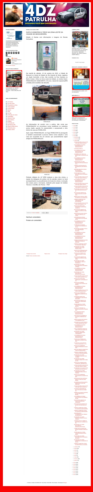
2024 (74, 128)
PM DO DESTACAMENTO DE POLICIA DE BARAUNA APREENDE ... (80, 401)
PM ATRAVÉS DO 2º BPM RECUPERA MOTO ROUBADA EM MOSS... (80, 437)
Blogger (65, 482)
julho (75, 450)
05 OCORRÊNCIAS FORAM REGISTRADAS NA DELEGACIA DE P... (79, 222)
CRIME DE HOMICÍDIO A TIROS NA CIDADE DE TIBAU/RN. (80, 244)
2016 (74, 467)
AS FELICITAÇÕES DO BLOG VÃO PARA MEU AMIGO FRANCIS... (81, 177)
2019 (74, 462)
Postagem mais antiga (62, 253)
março (75, 457)
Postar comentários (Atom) (35, 255)
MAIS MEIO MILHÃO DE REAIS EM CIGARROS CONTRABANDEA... (80, 170)
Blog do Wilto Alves (13, 126)
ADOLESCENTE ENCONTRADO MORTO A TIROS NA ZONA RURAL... (80, 379)
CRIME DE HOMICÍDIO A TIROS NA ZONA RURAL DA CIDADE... (81, 444)
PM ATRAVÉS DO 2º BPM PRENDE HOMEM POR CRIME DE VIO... (81, 359)
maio (75, 453)
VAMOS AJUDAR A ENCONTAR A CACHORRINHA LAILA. (80, 320)
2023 (74, 130)
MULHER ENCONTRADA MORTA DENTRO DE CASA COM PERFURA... (80, 383)
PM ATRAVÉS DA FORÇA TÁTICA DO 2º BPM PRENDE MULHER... (80, 229)
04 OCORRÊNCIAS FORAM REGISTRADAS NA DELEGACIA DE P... (79, 180)
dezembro (76, 137)
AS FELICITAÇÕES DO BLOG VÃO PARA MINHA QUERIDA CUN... (81, 276)
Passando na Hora (12, 105)
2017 (74, 466)
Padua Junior (11, 129)
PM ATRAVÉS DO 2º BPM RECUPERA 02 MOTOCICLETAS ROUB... (79, 425)
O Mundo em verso (12, 114)
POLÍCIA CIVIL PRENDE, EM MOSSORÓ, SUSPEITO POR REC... (80, 340)
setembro (76, 446)
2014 (74, 471)
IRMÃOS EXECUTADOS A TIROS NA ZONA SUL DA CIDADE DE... (81, 197)
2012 (74, 474)
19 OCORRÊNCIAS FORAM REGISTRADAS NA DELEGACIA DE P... (79, 146)
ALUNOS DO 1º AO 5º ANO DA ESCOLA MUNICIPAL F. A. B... (80, 343)
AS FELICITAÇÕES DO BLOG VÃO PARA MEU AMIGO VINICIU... (81, 184)
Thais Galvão (11, 106)
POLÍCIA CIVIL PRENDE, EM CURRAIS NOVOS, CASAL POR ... (80, 254)
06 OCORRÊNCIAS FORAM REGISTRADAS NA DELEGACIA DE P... (79, 159)
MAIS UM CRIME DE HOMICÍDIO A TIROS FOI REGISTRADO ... (81, 350)
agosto (75, 448)
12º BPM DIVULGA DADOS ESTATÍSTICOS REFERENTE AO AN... (80, 226)
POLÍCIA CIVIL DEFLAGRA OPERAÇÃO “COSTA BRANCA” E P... (81, 279)
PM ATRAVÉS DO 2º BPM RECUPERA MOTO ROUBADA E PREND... (80, 265)
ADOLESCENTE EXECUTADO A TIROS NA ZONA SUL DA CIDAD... (80, 214)
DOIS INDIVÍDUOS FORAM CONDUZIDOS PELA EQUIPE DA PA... (80, 218)
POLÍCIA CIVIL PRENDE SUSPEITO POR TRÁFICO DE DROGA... (80, 283)
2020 (74, 135)
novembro (76, 138)
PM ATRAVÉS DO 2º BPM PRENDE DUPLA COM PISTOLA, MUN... (79, 247)
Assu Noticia (11, 119)
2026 (74, 125)
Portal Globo (11, 108)
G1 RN (9, 113)
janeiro (75, 460)
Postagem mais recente (31, 253)
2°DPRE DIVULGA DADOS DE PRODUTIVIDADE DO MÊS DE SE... (80, 429)
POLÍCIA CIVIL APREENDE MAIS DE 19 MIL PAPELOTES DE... (80, 251)
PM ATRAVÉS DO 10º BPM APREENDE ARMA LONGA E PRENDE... (80, 371)
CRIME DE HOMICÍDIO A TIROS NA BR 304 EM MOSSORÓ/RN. (81, 353)
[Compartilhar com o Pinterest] (48, 212)
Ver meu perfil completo (10, 65)
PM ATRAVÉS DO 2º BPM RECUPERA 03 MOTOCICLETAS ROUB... (79, 273)
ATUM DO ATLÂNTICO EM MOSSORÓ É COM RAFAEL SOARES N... (80, 207)
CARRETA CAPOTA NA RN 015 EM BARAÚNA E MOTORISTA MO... (80, 166)
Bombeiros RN (11, 124)
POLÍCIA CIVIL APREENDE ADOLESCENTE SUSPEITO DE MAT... (81, 375)
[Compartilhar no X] (45, 212)
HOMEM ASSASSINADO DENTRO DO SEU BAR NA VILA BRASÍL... (81, 393)
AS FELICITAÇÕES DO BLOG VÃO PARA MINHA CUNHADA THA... (81, 187)
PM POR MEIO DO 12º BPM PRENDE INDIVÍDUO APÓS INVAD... (80, 433)
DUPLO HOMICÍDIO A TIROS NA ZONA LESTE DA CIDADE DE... (81, 329)
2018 (74, 464)
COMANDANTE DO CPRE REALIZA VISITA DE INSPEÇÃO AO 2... (81, 162)
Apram (9, 110)
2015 (74, 469)
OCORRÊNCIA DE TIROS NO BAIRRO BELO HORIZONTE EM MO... (81, 155)
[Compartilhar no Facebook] (46, 212)
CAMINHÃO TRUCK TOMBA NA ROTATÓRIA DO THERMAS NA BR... (80, 421)
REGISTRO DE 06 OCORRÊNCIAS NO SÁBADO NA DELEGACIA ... (80, 414)
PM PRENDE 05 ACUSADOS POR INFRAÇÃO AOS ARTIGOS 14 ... (81, 369)
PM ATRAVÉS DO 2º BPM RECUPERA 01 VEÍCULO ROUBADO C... (79, 261)
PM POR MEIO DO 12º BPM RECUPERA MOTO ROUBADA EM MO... (80, 174)
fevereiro (76, 458)
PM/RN (9, 121)
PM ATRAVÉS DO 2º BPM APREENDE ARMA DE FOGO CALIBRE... (80, 356)
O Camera (10, 101)
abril (75, 455)
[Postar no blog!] (44, 212)
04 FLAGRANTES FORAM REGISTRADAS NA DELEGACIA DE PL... (79, 312)
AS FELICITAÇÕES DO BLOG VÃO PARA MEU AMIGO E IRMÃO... (81, 366)
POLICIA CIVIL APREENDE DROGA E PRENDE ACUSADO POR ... (81, 346)
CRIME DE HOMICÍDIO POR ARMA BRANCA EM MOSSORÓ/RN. (79, 200)
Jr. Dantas (33, 212)
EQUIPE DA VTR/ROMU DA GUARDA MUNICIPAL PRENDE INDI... (81, 309)
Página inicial (47, 253)
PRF (9, 111)
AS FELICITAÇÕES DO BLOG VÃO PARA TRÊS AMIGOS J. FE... (81, 204)
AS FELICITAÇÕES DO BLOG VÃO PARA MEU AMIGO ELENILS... (81, 143)
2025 (74, 127)
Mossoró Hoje (11, 118)
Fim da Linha (11, 103)
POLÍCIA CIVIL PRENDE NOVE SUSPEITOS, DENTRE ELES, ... (81, 363)
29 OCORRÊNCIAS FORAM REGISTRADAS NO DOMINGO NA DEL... (80, 397)
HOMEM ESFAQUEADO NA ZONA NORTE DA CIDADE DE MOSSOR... (81, 241)
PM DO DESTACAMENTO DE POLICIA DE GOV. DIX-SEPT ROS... (80, 193)
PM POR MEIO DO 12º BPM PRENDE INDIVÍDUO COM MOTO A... (80, 305)
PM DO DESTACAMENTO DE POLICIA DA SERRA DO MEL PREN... (80, 210)
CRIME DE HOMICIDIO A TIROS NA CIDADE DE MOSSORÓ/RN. (81, 408)
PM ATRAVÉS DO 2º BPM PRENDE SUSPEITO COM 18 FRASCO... (80, 418)
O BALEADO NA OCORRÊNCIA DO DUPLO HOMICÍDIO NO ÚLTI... (80, 316)
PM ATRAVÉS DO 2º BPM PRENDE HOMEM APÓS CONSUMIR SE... (79, 332)
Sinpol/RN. (10, 116)
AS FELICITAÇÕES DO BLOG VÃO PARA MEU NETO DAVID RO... (81, 387)
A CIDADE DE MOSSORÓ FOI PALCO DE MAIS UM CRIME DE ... (80, 389)
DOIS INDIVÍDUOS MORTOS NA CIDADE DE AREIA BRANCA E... (80, 405)
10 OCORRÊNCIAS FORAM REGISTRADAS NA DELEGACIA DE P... (79, 151)
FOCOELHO (11, 123)
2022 (74, 132)
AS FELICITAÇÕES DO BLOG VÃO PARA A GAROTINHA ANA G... (81, 291)
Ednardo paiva (11, 128)
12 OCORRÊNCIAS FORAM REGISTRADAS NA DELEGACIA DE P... (79, 237)
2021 (74, 134)
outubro (76, 140)
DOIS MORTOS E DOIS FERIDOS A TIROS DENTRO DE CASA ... (80, 323)
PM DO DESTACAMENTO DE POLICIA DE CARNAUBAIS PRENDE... (80, 301)
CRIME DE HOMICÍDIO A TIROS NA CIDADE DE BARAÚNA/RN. (81, 411)
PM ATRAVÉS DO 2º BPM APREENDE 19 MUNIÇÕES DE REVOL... (81, 440)
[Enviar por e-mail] (42, 212)
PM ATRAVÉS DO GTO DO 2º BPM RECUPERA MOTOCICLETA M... (81, 190)
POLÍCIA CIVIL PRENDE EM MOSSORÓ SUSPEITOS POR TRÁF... (80, 294)
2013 (74, 472)
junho (75, 451)
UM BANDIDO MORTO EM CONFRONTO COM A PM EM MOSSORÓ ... (80, 297)
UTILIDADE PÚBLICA (78, 148)
